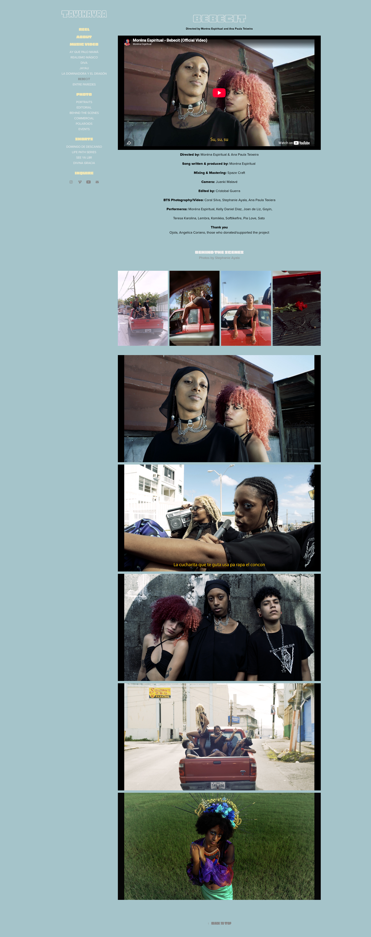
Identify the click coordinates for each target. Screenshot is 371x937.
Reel (84, 29)
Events (84, 129)
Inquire (84, 173)
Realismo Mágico (84, 57)
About (84, 37)
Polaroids (84, 123)
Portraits (84, 102)
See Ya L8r (84, 157)
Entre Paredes (84, 84)
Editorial (84, 107)
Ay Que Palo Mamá (84, 52)
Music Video (84, 44)
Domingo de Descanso (84, 146)
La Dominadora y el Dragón (84, 73)
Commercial (84, 118)
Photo (84, 94)
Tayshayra (84, 14)
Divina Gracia (84, 163)
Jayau (84, 68)
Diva (84, 63)
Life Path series (84, 152)
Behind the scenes (84, 113)
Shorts (84, 139)
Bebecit (84, 79)
